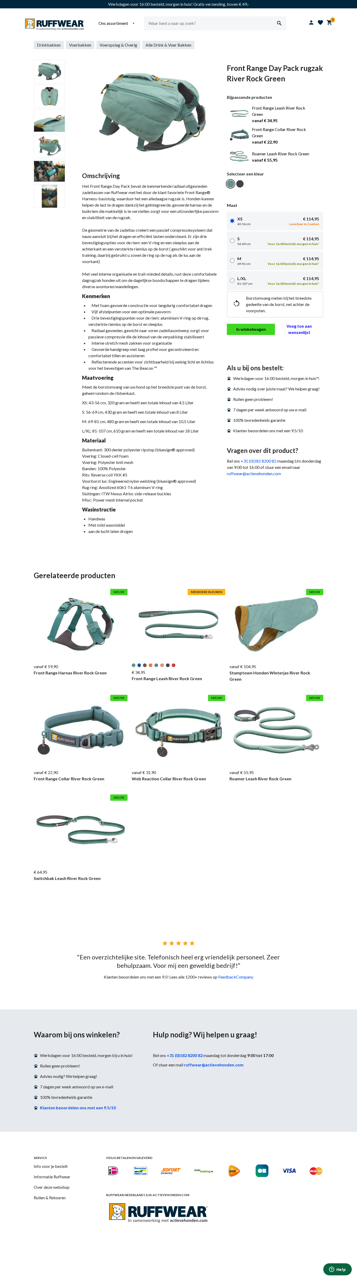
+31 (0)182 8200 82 (259, 460)
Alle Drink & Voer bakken (168, 44)
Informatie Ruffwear (52, 1176)
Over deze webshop (52, 1187)
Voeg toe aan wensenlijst (299, 329)
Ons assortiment (117, 23)
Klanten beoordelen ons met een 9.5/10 (78, 1107)
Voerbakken (80, 44)
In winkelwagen (251, 329)
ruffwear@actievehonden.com (254, 473)
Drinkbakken (49, 44)
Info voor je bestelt (51, 1166)
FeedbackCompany (235, 976)
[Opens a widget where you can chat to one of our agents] (337, 1269)
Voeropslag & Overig (118, 44)
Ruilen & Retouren (50, 1197)
